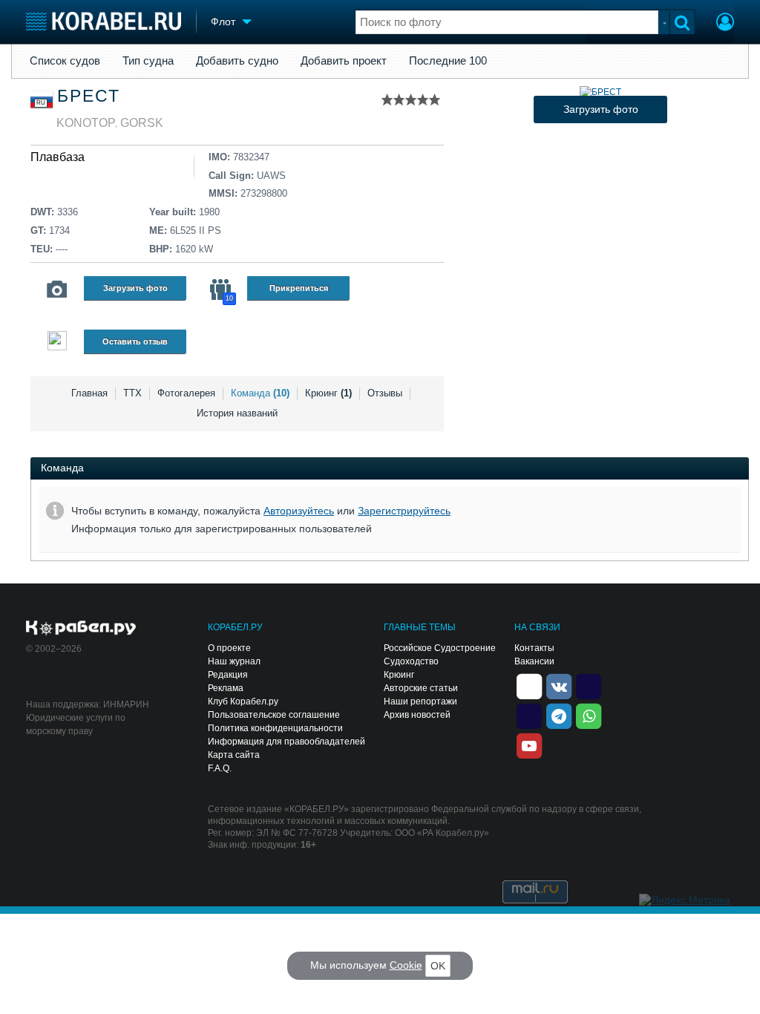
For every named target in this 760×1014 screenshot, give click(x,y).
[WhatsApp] (588, 715)
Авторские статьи (421, 688)
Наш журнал (234, 661)
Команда (260, 393)
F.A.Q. (220, 768)
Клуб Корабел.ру (243, 701)
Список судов (65, 61)
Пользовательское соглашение (274, 715)
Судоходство (411, 661)
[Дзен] (529, 685)
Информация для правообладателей (286, 741)
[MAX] (529, 715)
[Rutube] (588, 685)
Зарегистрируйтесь (404, 511)
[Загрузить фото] (600, 92)
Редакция (228, 675)
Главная (89, 393)
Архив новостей (417, 715)
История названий (237, 413)
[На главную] (103, 21)
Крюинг (328, 393)
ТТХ (132, 393)
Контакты (534, 648)
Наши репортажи (420, 701)
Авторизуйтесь (298, 511)
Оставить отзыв (135, 341)
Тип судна (148, 61)
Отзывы (384, 393)
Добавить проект (344, 61)
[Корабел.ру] (81, 629)
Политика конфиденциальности (275, 728)
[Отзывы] (57, 342)
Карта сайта (234, 755)
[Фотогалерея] (57, 289)
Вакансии (534, 661)
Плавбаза (57, 157)
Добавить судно (237, 61)
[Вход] (725, 24)
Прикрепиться (298, 288)
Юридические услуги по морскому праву (75, 724)
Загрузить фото (135, 288)
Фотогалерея (186, 393)
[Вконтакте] (559, 685)
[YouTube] (529, 744)
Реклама (225, 688)
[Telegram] (559, 715)
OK (437, 966)
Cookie (406, 965)
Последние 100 (448, 61)
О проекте (229, 648)
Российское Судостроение (440, 648)
